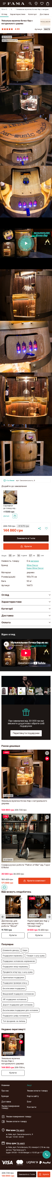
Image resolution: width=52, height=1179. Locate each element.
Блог (29, 1101)
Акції (29, 1085)
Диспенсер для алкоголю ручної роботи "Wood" (9, 923)
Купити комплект (36, 880)
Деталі (6, 516)
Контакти (31, 1107)
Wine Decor (5, 9)
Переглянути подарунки (26, 733)
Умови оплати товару (37, 1090)
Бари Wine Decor (35, 568)
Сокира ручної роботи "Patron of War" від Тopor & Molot (25, 866)
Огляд (4, 14)
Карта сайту (33, 1096)
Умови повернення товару (10, 1107)
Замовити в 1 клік (26, 538)
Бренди (5, 1096)
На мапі (20, 1130)
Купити (28, 546)
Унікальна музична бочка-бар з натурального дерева (24, 802)
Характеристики (17, 14)
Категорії (32, 14)
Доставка (44, 14)
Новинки (5, 1085)
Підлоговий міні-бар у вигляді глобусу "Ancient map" (38, 923)
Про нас (5, 1090)
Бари (12, 9)
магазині (34, 561)
